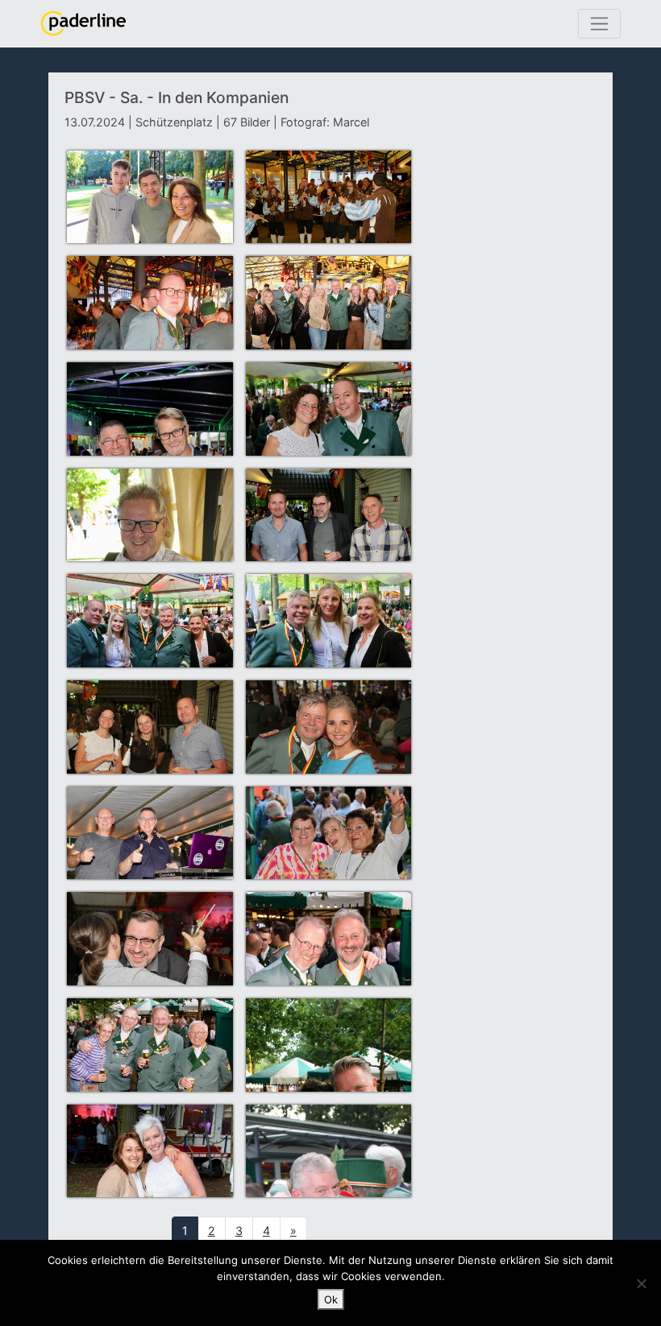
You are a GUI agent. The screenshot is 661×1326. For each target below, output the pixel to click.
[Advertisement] (513, 203)
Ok (331, 1299)
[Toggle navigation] (599, 24)
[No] (641, 1283)
